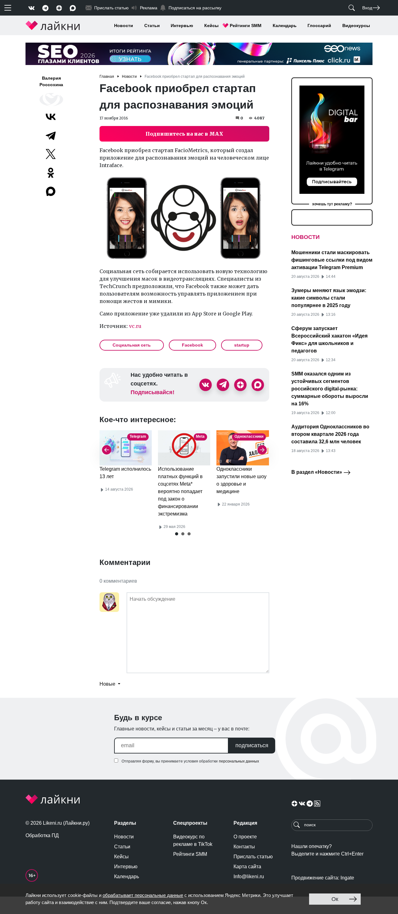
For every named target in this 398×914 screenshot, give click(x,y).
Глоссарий (319, 25)
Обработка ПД (42, 835)
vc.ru (135, 326)
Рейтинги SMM (245, 25)
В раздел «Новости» (317, 472)
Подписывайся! (152, 392)
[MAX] (51, 191)
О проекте (245, 836)
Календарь (285, 25)
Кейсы (211, 25)
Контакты (244, 846)
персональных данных (239, 761)
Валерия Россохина (51, 81)
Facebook (192, 345)
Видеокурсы (356, 25)
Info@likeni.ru (249, 876)
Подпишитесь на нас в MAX (184, 134)
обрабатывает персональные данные (143, 895)
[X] (50, 154)
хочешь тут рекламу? (332, 204)
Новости (123, 25)
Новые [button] (108, 684)
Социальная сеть (132, 345)
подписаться (251, 745)
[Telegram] (50, 135)
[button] (176, 533)
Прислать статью (253, 856)
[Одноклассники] (50, 172)
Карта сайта (247, 866)
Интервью (182, 25)
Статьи (152, 25)
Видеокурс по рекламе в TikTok (192, 840)
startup (241, 345)
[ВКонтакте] (50, 116)
